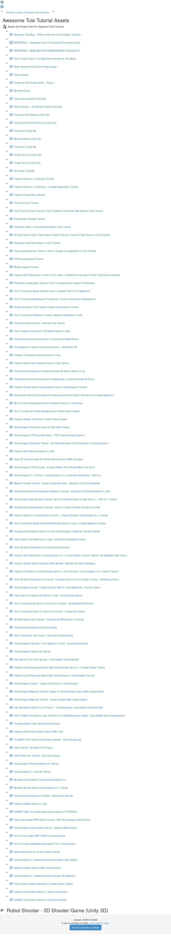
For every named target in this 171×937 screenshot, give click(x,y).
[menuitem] (2, 7)
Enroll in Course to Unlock (85, 927)
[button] (2, 3)
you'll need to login (99, 923)
